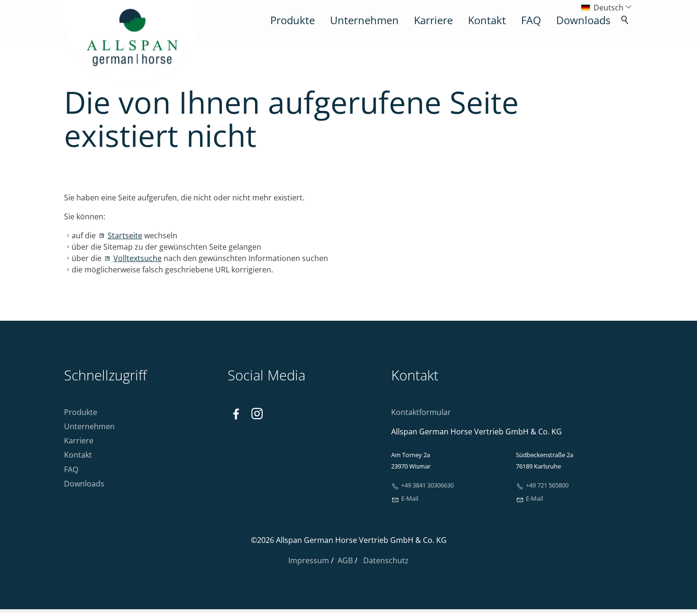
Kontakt (487, 20)
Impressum (309, 560)
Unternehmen (364, 20)
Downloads (583, 20)
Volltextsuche (137, 258)
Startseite (125, 235)
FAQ (531, 20)
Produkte (292, 20)
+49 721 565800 (547, 485)
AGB (345, 560)
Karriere (433, 20)
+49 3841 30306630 (427, 485)
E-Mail (409, 498)
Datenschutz (386, 560)
